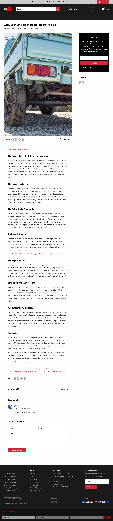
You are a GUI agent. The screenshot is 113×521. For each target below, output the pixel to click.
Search (108, 517)
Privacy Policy (34, 485)
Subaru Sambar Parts (11, 476)
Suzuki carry (48, 371)
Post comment (17, 450)
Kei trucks (49, 369)
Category (72, 515)
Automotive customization (20, 369)
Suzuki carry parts (59, 371)
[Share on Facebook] (12, 139)
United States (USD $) (11, 499)
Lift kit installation (59, 369)
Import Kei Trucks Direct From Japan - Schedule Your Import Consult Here (38, 254)
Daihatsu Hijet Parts (10, 482)
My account (91, 10)
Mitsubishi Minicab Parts (11, 485)
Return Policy (34, 482)
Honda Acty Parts (9, 474)
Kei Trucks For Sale (10, 491)
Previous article (15, 389)
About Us (33, 476)
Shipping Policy (35, 479)
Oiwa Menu (7, 17)
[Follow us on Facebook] (80, 82)
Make (3, 515)
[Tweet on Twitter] (19, 139)
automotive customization (12, 29)
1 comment (66, 139)
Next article (62, 389)
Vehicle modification (15, 374)
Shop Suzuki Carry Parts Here (18, 149)
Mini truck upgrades (14, 371)
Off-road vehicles (27, 371)
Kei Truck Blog (35, 491)
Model (37, 515)
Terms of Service (35, 488)
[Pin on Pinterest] (16, 139)
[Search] (58, 9)
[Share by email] (23, 139)
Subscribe (105, 2)
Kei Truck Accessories (10, 488)
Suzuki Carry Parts (9, 479)
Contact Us (33, 474)
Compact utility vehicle (37, 369)
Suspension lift (38, 371)
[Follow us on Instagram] (83, 82)
